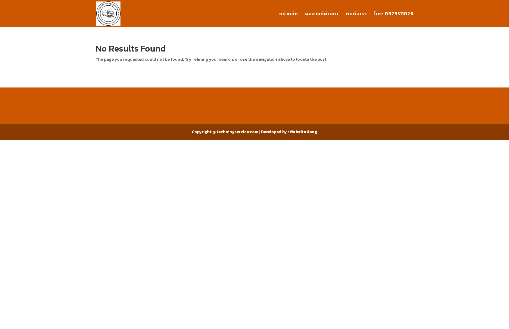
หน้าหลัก (288, 14)
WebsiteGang (303, 132)
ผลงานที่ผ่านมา (321, 14)
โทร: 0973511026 (394, 14)
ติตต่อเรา (356, 14)
